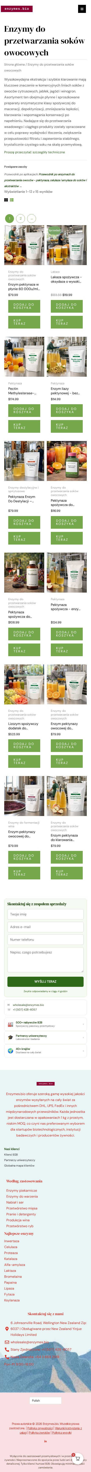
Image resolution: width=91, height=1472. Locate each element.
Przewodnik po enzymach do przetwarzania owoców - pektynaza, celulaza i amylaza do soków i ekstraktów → (45, 180)
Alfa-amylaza (14, 1264)
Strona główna (14, 64)
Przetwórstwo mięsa (21, 1208)
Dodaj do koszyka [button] (24, 306)
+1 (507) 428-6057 (25, 1009)
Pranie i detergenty (21, 1214)
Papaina (10, 1282)
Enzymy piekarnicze (21, 1190)
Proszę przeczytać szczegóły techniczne (34, 152)
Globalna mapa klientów (19, 1165)
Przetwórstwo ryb (19, 1226)
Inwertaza (11, 1241)
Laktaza (10, 1270)
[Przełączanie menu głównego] (82, 9)
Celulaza (10, 1247)
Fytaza (9, 1294)
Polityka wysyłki (61, 1432)
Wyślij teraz (45, 981)
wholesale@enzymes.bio (28, 1005)
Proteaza (11, 1253)
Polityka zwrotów (39, 1432)
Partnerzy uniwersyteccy (19, 1160)
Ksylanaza (12, 1300)
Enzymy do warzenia (22, 1196)
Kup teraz (20, 322)
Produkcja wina (18, 1220)
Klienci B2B (11, 1154)
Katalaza (10, 1259)
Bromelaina (13, 1276)
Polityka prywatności (40, 1428)
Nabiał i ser (15, 1202)
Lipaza (9, 1288)
